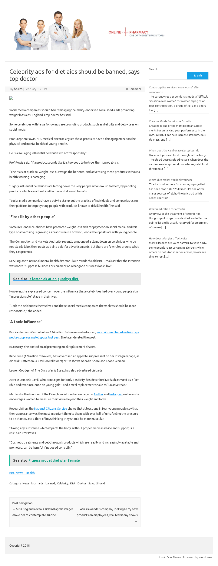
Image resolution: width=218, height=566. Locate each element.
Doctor (81, 483)
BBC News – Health (22, 473)
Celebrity (62, 483)
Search (153, 69)
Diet (72, 483)
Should (100, 483)
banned (50, 483)
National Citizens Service (50, 408)
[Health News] (109, 49)
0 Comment (133, 89)
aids (40, 483)
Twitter (98, 394)
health (18, 89)
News (26, 483)
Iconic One (165, 557)
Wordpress (205, 557)
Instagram (115, 394)
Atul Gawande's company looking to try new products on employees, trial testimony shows (107, 515)
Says (91, 483)
